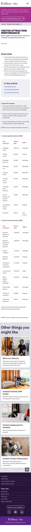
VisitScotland (4, 491)
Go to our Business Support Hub (11, 18)
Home (3, 24)
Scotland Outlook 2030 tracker (12, 392)
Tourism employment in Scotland (13, 426)
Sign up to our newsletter (15, 507)
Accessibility (4, 476)
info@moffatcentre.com (19, 75)
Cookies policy (4, 479)
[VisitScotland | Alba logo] (11, 3)
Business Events (5, 494)
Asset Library (4, 499)
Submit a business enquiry (7, 484)
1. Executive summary (10, 86)
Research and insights (13, 24)
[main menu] (27, 3)
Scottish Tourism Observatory (15, 458)
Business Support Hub (6, 501)
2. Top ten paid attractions (11, 89)
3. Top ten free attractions (11, 92)
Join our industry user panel (8, 481)
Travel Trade (4, 496)
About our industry (11, 358)
